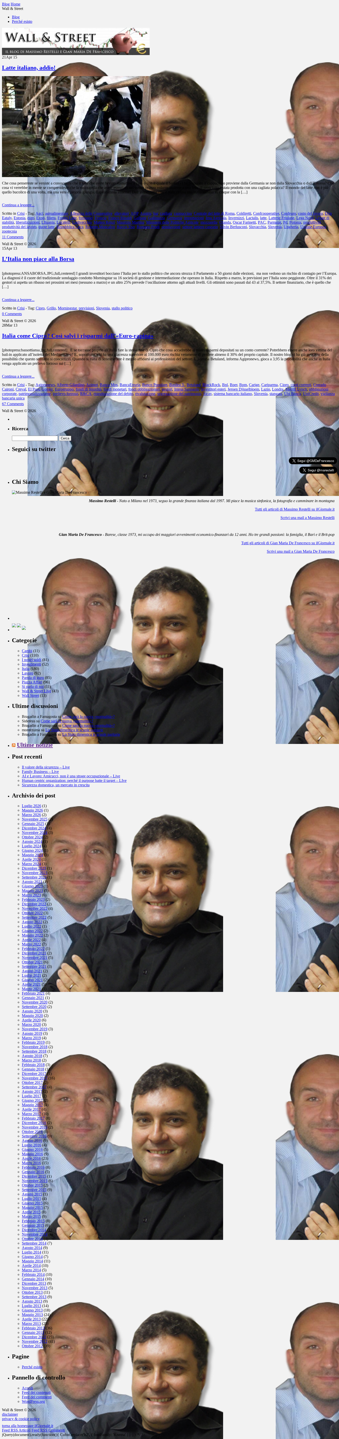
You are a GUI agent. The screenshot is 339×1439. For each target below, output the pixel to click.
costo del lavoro (310, 213)
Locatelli (63, 222)
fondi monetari (114, 389)
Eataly (7, 218)
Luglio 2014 (31, 1252)
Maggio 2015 (32, 1207)
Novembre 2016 (34, 1127)
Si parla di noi (33, 686)
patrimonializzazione (35, 394)
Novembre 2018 (34, 1047)
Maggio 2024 (32, 855)
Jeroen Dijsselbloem (243, 389)
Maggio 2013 (32, 1315)
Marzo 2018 (31, 1060)
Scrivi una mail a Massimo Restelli (307, 518)
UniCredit (311, 394)
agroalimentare (56, 213)
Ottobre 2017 (32, 1082)
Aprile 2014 (31, 1265)
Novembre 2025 (34, 819)
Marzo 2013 (31, 1323)
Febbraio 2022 (33, 949)
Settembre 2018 (34, 1051)
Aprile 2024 (31, 859)
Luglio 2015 (31, 1198)
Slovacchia (257, 227)
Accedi (27, 1388)
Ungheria (291, 227)
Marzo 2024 (31, 864)
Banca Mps (109, 385)
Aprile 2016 (31, 1158)
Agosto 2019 (32, 1033)
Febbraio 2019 (33, 1042)
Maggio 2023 (32, 890)
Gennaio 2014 (33, 1279)
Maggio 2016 (32, 1154)
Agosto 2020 (32, 1011)
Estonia (19, 218)
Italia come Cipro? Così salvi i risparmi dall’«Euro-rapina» (78, 336)
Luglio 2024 (31, 846)
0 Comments (12, 314)
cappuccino (183, 213)
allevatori (121, 213)
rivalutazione (145, 394)
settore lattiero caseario (200, 227)
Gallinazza (156, 218)
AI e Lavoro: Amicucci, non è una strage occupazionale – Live (71, 776)
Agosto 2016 (32, 1140)
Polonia (295, 222)
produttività (312, 222)
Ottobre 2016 (32, 1132)
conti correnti (301, 385)
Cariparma (269, 385)
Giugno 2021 (32, 980)
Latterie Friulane (281, 218)
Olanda (225, 222)
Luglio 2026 (31, 806)
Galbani (140, 218)
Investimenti (31, 664)
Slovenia (275, 227)
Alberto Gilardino (70, 385)
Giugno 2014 (32, 1257)
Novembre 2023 (34, 873)
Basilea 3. (177, 385)
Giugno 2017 (32, 1100)
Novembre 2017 (34, 1078)
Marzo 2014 (31, 1270)
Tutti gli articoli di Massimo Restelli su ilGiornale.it (295, 509)
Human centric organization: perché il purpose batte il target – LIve (74, 780)
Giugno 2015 (32, 1203)
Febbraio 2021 (33, 993)
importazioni (194, 218)
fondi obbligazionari (144, 389)
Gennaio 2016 (33, 1172)
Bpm (243, 385)
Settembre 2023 (34, 877)
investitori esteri (213, 389)
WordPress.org (33, 1401)
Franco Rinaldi (120, 218)
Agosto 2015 (32, 1194)
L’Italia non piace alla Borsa (38, 259)
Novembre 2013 (34, 1288)
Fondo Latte (67, 218)
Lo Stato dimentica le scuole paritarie (74, 730)
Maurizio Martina (130, 222)
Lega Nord (304, 218)
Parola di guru (33, 677)
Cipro (40, 308)
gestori (167, 389)
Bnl (225, 385)
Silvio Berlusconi (233, 227)
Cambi (27, 651)
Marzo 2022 (31, 944)
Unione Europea (313, 227)
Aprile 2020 (31, 1020)
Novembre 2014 (34, 1234)
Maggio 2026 (32, 810)
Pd (285, 222)
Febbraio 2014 (33, 1274)
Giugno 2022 (32, 931)
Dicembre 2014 (34, 1230)
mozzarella (209, 222)
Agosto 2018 (32, 1056)
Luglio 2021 (31, 975)
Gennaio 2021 (33, 998)
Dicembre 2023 (34, 868)
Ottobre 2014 (32, 1239)
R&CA (86, 394)
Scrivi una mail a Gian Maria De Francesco (301, 551)
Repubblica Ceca (70, 227)
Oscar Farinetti (244, 222)
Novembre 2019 (34, 1029)
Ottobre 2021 (32, 962)
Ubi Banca (292, 394)
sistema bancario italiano (233, 394)
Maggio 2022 (32, 935)
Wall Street (30, 695)
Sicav (207, 394)
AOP (134, 213)
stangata (276, 394)
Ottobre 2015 (32, 1185)
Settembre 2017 (34, 1087)
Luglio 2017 (31, 1096)
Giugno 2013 (32, 1310)
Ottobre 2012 (32, 1346)
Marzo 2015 (31, 1216)
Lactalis (252, 218)
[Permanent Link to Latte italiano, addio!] (76, 176)
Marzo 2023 (31, 895)
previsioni (86, 308)
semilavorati (171, 227)
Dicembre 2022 (34, 904)
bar (155, 213)
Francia (100, 218)
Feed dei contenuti (36, 1392)
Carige (254, 385)
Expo (40, 218)
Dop (328, 213)
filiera (51, 218)
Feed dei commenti (37, 1397)
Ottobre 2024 (32, 837)
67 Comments (13, 404)
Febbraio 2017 (33, 1118)
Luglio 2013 (31, 1306)
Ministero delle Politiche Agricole (172, 222)
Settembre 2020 (34, 1007)
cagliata (166, 213)
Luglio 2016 (31, 1145)
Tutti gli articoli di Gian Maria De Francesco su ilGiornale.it (288, 543)
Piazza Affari (32, 682)
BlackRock (211, 385)
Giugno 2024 (32, 850)
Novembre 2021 (34, 957)
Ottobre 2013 (32, 1292)
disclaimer (10, 1414)
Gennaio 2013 (33, 1332)
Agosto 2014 (32, 1248)
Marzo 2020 (31, 1024)
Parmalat (274, 222)
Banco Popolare (154, 385)
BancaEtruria (130, 385)
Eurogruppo (64, 389)
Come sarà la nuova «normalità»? (88, 716)
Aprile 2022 (31, 940)
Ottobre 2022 (32, 913)
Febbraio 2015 (33, 1221)
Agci (39, 213)
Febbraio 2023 (33, 899)
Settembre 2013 (34, 1297)
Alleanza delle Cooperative (91, 213)
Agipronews (45, 385)
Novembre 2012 (34, 1341)
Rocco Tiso (126, 227)
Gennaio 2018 (33, 1069)
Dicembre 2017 (34, 1074)
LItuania (48, 222)
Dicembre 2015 (34, 1176)
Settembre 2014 (34, 1243)
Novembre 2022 (34, 908)
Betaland (194, 385)
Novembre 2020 (34, 1002)
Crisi (21, 213)
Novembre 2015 (34, 1181)
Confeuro (288, 213)
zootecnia (9, 231)
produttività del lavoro (19, 227)
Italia (26, 669)
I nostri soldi (31, 660)
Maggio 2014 (32, 1261)
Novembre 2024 (34, 832)
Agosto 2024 (32, 841)
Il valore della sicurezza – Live (46, 767)
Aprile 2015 (31, 1212)
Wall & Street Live (36, 691)
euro (30, 218)
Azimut (92, 385)
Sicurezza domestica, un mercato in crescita (56, 785)
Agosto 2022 (32, 922)
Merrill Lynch (296, 389)
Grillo (51, 308)
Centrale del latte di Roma (214, 213)
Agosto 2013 (32, 1301)
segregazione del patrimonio (179, 394)
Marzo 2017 (31, 1114)
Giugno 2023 (32, 886)
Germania (174, 218)
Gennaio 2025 (33, 824)
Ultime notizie (35, 745)
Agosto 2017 (32, 1091)
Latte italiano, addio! (29, 67)
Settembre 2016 (34, 1136)
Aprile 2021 (31, 984)
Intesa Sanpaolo (186, 389)
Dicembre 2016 (34, 1123)
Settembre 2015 (34, 1190)
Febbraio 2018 (33, 1065)
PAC (262, 222)
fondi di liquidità (89, 389)
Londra (277, 389)
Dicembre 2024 (34, 828)
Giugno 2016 (32, 1149)
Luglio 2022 (31, 926)
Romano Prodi (148, 227)
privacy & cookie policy (21, 1419)
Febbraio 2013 (33, 1328)
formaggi (86, 218)
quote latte (46, 227)
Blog (16, 17)
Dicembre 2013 (34, 1283)
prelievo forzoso (65, 394)
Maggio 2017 (32, 1105)
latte (263, 218)
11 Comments (13, 237)
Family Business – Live (40, 771)
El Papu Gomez (40, 389)
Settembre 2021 (34, 966)
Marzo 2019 (31, 1038)
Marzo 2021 (31, 989)
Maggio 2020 (32, 1015)
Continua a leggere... (18, 205)
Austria (145, 213)
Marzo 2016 (31, 1163)
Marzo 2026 (31, 815)
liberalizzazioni (27, 222)
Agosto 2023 (32, 882)
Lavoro (27, 673)
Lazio (265, 389)
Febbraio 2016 (33, 1167)
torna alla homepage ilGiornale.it (27, 1426)
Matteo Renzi (104, 222)
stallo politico (122, 308)
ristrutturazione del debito (113, 394)
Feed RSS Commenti (48, 1430)
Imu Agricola (216, 218)
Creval (21, 389)
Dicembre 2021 (34, 953)
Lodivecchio (82, 222)
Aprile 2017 (31, 1109)
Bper (233, 385)
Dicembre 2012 (34, 1337)
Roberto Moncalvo (100, 227)
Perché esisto (22, 21)
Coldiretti (244, 213)
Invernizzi (236, 218)
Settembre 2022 (34, 917)
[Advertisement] (49, 589)
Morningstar (67, 308)
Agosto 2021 (32, 971)
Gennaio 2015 (33, 1225)
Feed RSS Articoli (16, 1430)
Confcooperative (266, 213)
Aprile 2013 (31, 1319)
